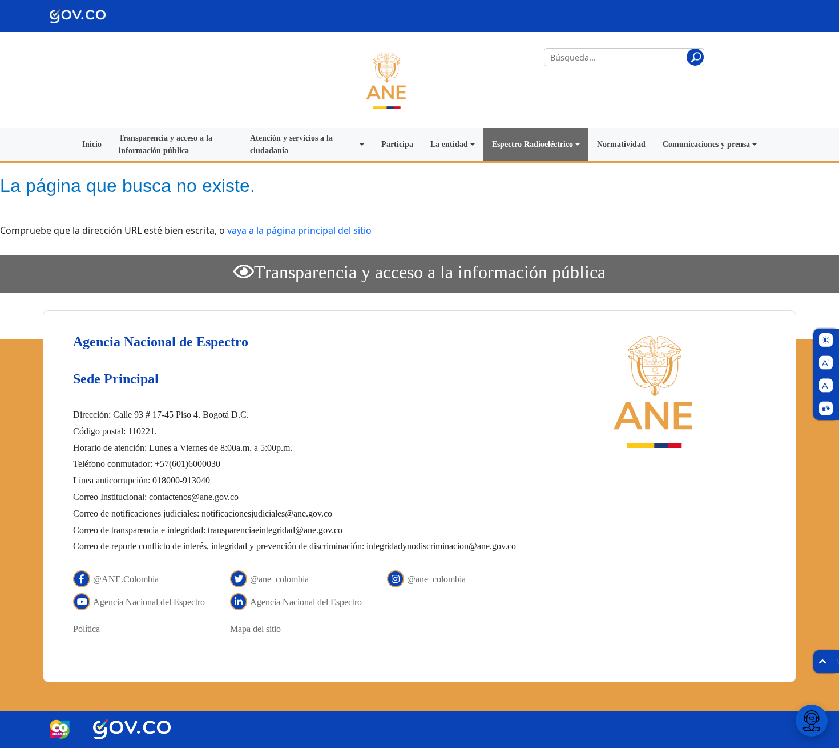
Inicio (92, 144)
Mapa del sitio (255, 629)
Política (86, 629)
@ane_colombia (279, 579)
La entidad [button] (449, 144)
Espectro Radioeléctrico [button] (532, 144)
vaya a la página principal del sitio (299, 230)
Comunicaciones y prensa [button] (706, 144)
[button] (695, 57)
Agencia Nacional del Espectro (149, 602)
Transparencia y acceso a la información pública (165, 144)
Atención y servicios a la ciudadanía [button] (291, 144)
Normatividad (621, 144)
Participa (397, 144)
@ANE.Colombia (126, 579)
